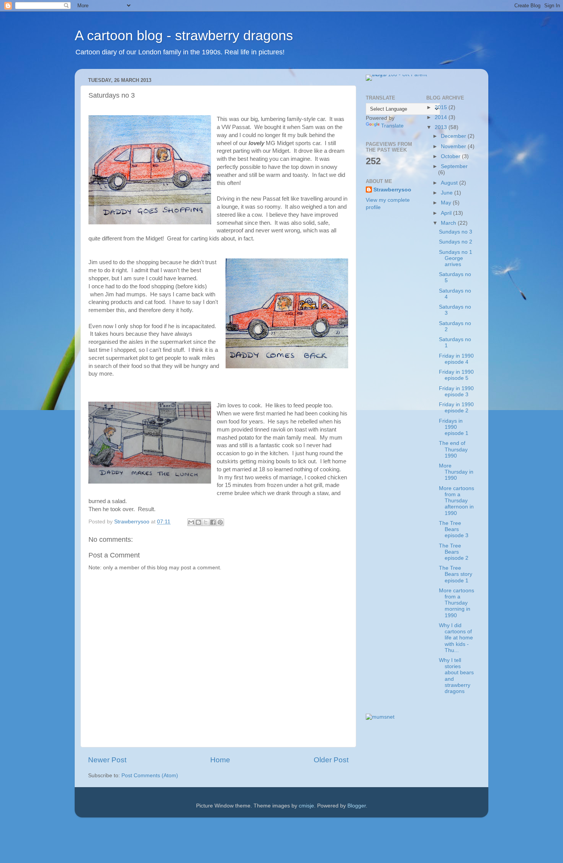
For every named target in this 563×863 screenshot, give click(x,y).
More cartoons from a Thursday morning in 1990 (456, 603)
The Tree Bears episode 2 (453, 552)
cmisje (306, 806)
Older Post (331, 760)
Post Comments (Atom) (149, 775)
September (454, 166)
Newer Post (107, 760)
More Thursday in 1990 (456, 472)
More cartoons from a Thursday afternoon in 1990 (456, 500)
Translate (392, 126)
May (447, 203)
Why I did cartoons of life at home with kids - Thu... (456, 638)
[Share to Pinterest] (220, 522)
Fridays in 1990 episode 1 (453, 427)
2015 (441, 107)
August (450, 183)
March (449, 223)
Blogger (356, 806)
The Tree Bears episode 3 (453, 529)
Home (220, 760)
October (451, 156)
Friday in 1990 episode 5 (456, 375)
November (454, 146)
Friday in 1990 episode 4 (456, 359)
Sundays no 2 (455, 242)
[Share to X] (205, 522)
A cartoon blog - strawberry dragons (184, 35)
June (447, 193)
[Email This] (191, 522)
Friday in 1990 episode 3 (456, 391)
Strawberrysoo (392, 190)
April (447, 213)
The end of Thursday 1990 (453, 449)
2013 (441, 127)
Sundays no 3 (455, 232)
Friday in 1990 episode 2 (456, 408)
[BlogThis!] (198, 522)
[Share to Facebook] (213, 522)
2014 (441, 117)
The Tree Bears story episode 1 (455, 574)
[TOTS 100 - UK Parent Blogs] (397, 74)
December (454, 136)
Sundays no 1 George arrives (455, 258)
